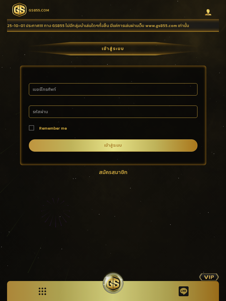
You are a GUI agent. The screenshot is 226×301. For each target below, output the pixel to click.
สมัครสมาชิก (113, 172)
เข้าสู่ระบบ (113, 145)
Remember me (53, 128)
